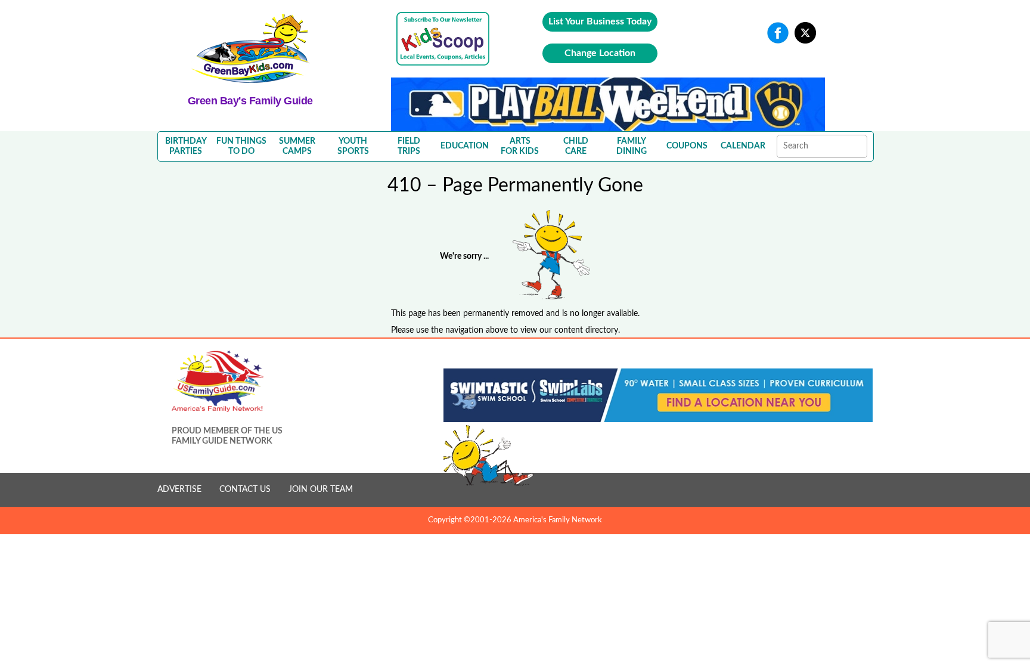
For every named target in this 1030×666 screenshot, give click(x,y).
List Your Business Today (599, 21)
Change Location (599, 53)
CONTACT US (245, 489)
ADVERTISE (179, 489)
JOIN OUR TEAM (320, 489)
